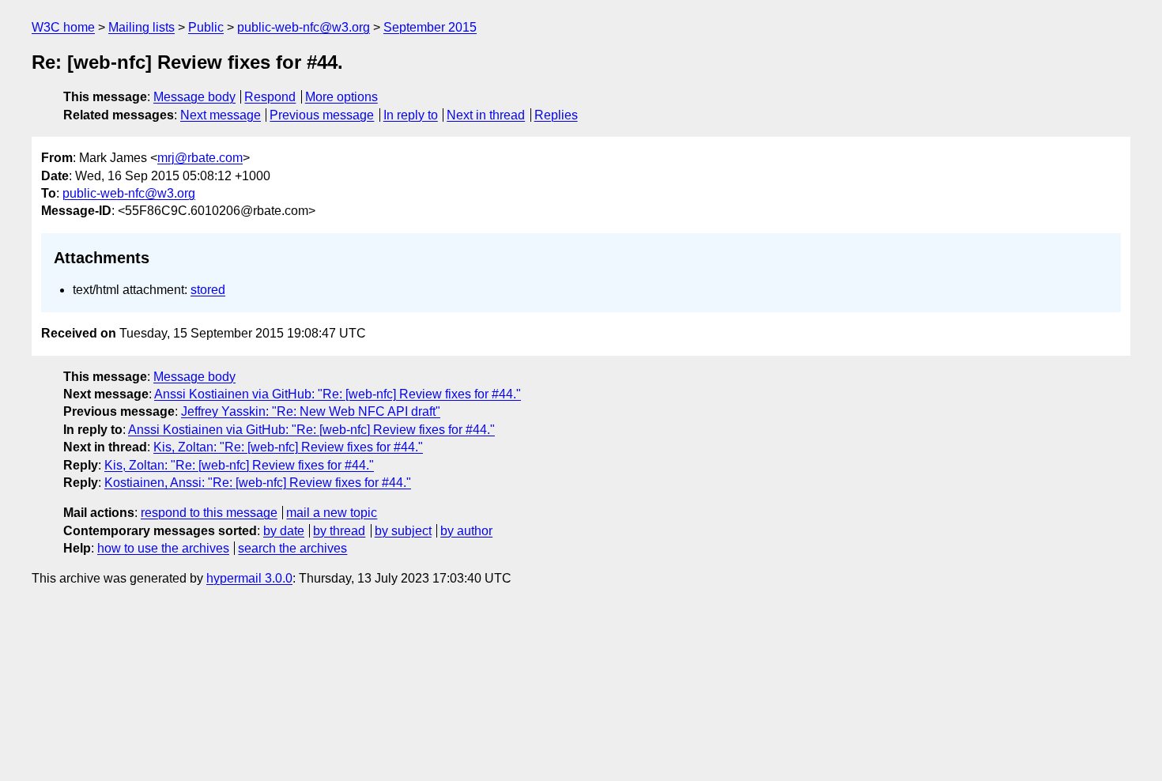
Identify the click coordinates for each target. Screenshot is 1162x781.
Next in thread (486, 115)
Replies (556, 115)
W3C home (63, 27)
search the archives (292, 548)
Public (206, 27)
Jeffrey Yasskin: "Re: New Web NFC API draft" (310, 411)
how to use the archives (163, 548)
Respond (270, 97)
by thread (339, 531)
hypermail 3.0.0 (249, 578)
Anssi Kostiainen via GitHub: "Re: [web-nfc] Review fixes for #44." (337, 394)
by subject (403, 531)
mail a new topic (331, 512)
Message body (194, 97)
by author (466, 531)
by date (283, 531)
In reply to (410, 115)
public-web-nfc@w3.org (303, 27)
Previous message (322, 115)
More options (341, 97)
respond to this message (209, 512)
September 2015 (430, 27)
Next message (220, 115)
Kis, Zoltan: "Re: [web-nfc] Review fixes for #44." (288, 447)
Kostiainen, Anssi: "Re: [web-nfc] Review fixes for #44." (257, 482)
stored (208, 289)
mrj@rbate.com (200, 157)
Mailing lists (141, 27)
